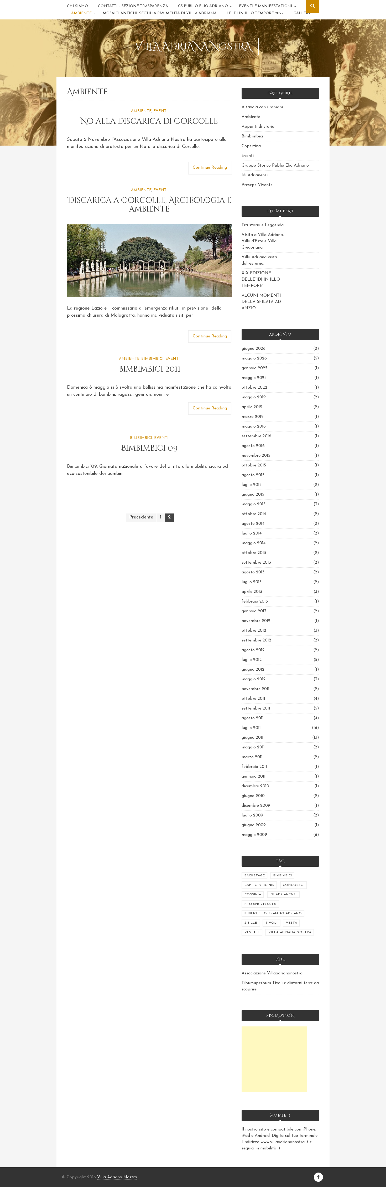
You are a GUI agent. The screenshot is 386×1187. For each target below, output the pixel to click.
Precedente (141, 517)
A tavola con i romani (262, 107)
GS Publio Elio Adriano (203, 6)
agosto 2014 (253, 524)
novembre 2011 (255, 689)
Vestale (252, 932)
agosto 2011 (253, 718)
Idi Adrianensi (255, 175)
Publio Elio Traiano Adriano (273, 913)
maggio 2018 (254, 426)
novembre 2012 (256, 621)
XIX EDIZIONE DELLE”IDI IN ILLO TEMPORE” (261, 279)
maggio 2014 (253, 543)
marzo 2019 (253, 417)
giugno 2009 (254, 825)
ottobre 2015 (254, 465)
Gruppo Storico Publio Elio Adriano (275, 165)
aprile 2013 (252, 592)
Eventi (160, 111)
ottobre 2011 (253, 699)
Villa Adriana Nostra (289, 932)
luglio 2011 (251, 728)
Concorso (293, 885)
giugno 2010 (253, 796)
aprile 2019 (252, 407)
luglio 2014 (252, 533)
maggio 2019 (254, 397)
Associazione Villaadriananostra (272, 973)
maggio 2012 (254, 679)
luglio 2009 (252, 815)
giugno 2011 (252, 738)
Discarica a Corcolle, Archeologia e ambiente (149, 204)
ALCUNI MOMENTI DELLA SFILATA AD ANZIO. (261, 302)
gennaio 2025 (254, 368)
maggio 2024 (254, 378)
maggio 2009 (254, 835)
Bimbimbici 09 (149, 448)
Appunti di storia (258, 127)
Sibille (250, 922)
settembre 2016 (256, 436)
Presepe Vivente (257, 185)
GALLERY (302, 13)
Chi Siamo (77, 6)
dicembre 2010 (255, 786)
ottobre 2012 (254, 631)
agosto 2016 (253, 446)
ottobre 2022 (254, 388)
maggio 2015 (253, 504)
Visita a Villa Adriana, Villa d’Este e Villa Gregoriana (263, 241)
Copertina (251, 146)
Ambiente (81, 13)
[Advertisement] (274, 1059)
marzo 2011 (252, 757)
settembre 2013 (256, 563)
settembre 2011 (256, 708)
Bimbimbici (152, 359)
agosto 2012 (253, 650)
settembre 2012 (256, 640)
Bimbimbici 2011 (149, 369)
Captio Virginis (259, 885)
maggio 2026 (254, 358)
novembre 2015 (256, 456)
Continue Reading (210, 168)
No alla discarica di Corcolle (149, 121)
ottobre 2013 (254, 553)
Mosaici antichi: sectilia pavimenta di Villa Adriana (160, 13)
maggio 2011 (253, 747)
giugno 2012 (253, 669)
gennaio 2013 (254, 611)
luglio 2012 (252, 660)
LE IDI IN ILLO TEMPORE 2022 (255, 13)
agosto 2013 (253, 572)
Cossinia (252, 894)
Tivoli (271, 922)
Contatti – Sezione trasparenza (133, 6)
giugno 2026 (253, 349)
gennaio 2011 (253, 776)
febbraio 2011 (254, 767)
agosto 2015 (253, 475)
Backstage (254, 875)
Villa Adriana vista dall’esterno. (259, 260)
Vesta (291, 922)
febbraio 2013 (255, 601)
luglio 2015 (252, 485)
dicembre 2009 (256, 806)
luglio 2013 (252, 582)
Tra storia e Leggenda (263, 225)
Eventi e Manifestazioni (265, 6)
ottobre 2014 (254, 514)
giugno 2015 (253, 494)
